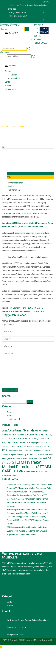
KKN (15, 438)
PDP (4, 450)
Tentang (38, 25)
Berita (37, 36)
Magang (34, 443)
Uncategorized (13, 419)
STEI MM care (37, 311)
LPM (16, 442)
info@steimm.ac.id (17, 12)
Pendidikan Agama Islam (11, 455)
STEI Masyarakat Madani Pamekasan (22, 464)
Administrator (17, 183)
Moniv (13, 446)
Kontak (38, 39)
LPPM (22, 442)
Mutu (19, 446)
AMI (36, 430)
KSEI (36, 308)
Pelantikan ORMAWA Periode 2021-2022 (37, 451)
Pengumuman (41, 43)
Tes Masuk (34, 472)
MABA (28, 443)
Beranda (13, 33)
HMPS (10, 439)
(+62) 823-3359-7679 (17, 16)
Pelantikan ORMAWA (16, 451)
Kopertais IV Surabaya (28, 438)
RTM (48, 458)
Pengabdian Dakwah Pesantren (37, 454)
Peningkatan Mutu (10, 458)
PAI (48, 447)
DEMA (21, 435)
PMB (25, 458)
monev (8, 447)
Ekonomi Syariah (37, 434)
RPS (44, 459)
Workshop (6, 475)
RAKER (30, 458)
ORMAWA (42, 447)
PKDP (20, 459)
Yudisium (13, 475)
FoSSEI (30, 308)
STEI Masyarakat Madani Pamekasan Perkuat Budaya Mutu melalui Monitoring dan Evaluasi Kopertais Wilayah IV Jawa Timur (27, 531)
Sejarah (44, 29)
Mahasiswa (41, 443)
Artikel (9, 412)
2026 (4, 430)
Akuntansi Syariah (20, 430)
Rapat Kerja (38, 459)
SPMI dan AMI (6, 463)
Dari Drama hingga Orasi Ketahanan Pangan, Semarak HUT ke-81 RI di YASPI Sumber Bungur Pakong (28, 520)
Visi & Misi (44, 32)
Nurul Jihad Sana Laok (30, 447)
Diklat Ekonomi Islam (16, 308)
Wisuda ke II (43, 472)
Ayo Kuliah (14, 435)
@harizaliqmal (28, 643)
